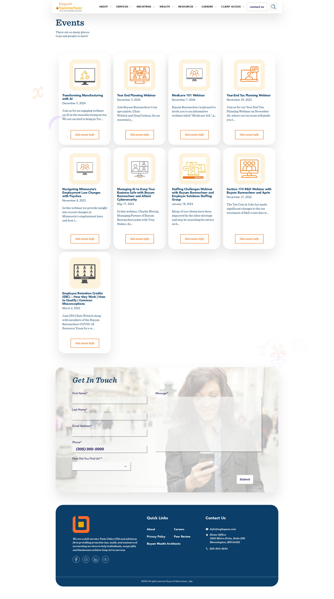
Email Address (82, 426)
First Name (80, 393)
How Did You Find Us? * (87, 458)
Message (162, 393)
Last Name (79, 409)
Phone (77, 442)
